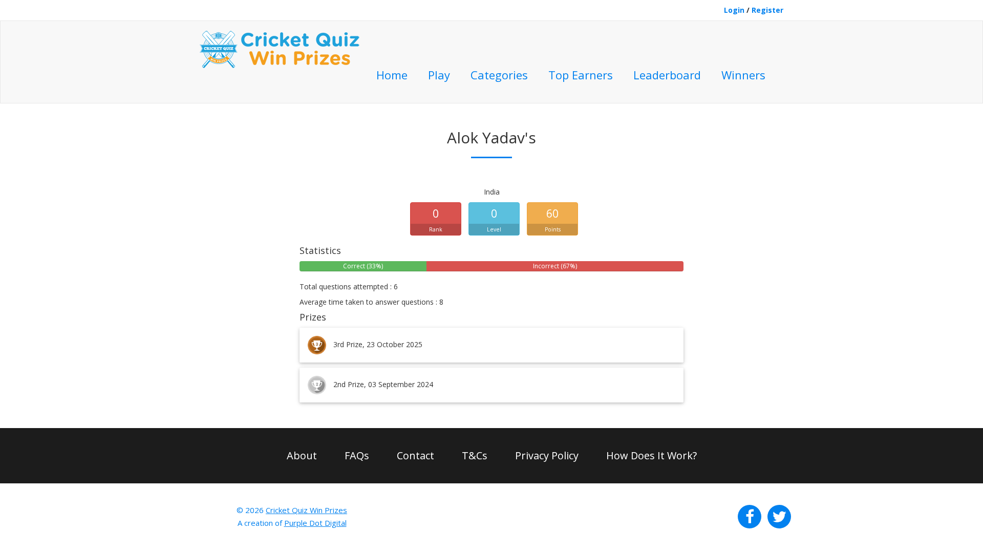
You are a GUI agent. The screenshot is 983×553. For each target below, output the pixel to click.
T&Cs (474, 455)
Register (767, 10)
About (302, 455)
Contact (415, 455)
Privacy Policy (547, 455)
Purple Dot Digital (315, 523)
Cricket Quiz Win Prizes (306, 510)
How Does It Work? (651, 455)
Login (734, 10)
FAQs (357, 455)
